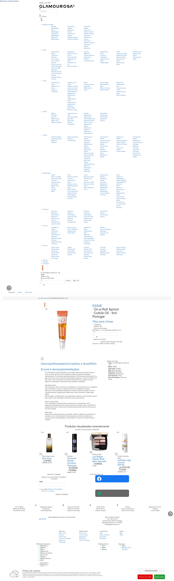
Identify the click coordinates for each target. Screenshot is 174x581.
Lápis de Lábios (55, 182)
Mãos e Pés (119, 82)
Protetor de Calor (89, 153)
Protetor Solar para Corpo (55, 250)
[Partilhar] (42, 357)
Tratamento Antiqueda (87, 141)
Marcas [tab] (20, 292)
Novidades (46, 264)
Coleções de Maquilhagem (55, 34)
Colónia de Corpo (73, 88)
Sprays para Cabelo (87, 150)
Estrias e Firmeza (105, 88)
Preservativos (104, 117)
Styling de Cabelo (56, 238)
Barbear (102, 227)
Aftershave (54, 216)
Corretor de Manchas (54, 56)
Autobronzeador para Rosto (121, 250)
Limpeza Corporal (89, 84)
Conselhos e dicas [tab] (78, 363)
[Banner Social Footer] (112, 478)
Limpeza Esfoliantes (87, 52)
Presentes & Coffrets (71, 27)
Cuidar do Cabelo (56, 137)
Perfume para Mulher (88, 221)
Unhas (86, 175)
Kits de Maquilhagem (55, 31)
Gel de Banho (55, 215)
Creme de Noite (72, 57)
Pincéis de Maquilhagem (104, 190)
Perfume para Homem (55, 219)
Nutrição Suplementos (87, 114)
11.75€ (77, 280)
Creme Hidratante (73, 229)
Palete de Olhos (72, 193)
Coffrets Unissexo (73, 37)
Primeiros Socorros (54, 116)
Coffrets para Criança (71, 34)
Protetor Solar (55, 247)
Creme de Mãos (121, 95)
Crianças (86, 247)
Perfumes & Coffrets (87, 27)
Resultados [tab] (60, 363)
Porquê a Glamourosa (62, 536)
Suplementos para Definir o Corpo (89, 121)
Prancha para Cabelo (104, 147)
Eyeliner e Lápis (72, 184)
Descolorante (136, 140)
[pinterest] (43, 519)
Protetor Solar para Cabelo (71, 250)
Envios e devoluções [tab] (53, 369)
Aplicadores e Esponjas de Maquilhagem (104, 185)
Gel (117, 146)
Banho (86, 82)
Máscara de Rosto (56, 72)
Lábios (53, 175)
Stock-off (45, 262)
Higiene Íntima (55, 119)
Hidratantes (71, 52)
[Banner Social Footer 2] (112, 493)
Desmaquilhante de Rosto (121, 183)
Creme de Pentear (121, 144)
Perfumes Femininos (87, 212)
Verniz (85, 186)
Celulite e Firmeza (73, 86)
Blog (121, 533)
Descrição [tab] (47, 363)
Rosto (44, 50)
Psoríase (70, 122)
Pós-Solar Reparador (103, 250)
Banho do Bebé (104, 90)
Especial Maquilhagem (55, 27)
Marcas (45, 260)
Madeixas (135, 146)
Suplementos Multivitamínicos (88, 132)
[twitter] (45, 519)
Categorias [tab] (11, 292)
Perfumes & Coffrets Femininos (89, 42)
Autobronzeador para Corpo (121, 253)
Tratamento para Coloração (137, 143)
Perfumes (46, 209)
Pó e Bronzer (120, 202)
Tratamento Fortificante (87, 157)
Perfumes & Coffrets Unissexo (89, 31)
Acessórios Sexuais (103, 119)
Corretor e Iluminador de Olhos (71, 180)
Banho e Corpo (72, 227)
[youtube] (40, 519)
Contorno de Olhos (89, 240)
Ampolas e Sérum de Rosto (56, 78)
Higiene (53, 113)
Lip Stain (53, 189)
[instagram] (41, 519)
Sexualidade (103, 113)
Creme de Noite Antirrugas (55, 69)
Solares (45, 245)
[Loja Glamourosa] (87, 6)
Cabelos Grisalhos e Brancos (56, 243)
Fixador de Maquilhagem (120, 177)
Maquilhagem (47, 173)
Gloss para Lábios (56, 178)
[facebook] (44, 519)
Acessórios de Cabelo (104, 138)
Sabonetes (87, 86)
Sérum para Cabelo (87, 161)
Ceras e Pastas (120, 142)
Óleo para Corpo (72, 110)
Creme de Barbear (105, 229)
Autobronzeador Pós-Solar (104, 253)
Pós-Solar (103, 247)
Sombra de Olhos (73, 177)
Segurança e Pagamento (83, 537)
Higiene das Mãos (56, 122)
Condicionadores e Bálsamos (56, 139)
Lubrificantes (103, 115)
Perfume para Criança (104, 215)
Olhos (118, 52)
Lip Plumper (54, 184)
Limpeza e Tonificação (103, 56)
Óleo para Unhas (89, 177)
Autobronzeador (121, 247)
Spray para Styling (121, 140)
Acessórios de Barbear (104, 234)
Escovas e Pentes (105, 140)
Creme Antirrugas (56, 66)
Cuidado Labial (137, 52)
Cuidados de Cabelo (54, 228)
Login (101, 533)
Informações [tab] (28, 292)
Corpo (45, 81)
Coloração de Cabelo (136, 138)
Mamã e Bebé (104, 82)
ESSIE (97, 305)
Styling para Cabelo (119, 138)
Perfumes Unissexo (70, 212)
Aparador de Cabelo (103, 156)
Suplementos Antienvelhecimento (89, 118)
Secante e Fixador (89, 182)
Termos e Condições (48, 491)
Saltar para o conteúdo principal (9, 1)
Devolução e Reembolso (103, 537)
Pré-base (119, 207)
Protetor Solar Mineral (88, 257)
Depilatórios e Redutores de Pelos (71, 95)
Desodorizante (55, 222)
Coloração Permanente (136, 152)
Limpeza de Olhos (121, 53)
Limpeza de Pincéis (103, 179)
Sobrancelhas (71, 189)
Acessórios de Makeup (104, 176)
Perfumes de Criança (103, 212)
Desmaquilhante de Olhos (72, 197)
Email (41, 481)
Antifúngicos (71, 124)
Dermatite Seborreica (71, 119)
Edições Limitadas (48, 24)
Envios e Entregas (84, 540)
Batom (53, 191)
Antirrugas (87, 235)
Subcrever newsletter (62, 494)
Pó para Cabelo (120, 151)
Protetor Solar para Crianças (88, 250)
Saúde (45, 111)
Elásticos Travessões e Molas (104, 151)
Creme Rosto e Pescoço (55, 61)
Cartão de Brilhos (104, 535)
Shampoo (54, 142)
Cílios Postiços (72, 195)
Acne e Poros (55, 59)
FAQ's (121, 535)
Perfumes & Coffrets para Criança (87, 37)
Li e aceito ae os (51, 490)
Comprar (68, 280)
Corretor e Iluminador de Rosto (120, 189)
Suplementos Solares (87, 125)
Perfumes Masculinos (54, 212)
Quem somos (63, 533)
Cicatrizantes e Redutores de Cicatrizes (72, 104)
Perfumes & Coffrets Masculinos (87, 46)
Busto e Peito (71, 108)
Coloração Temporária (136, 148)
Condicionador (72, 140)
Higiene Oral (54, 120)
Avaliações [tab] (72, 369)
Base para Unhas (89, 184)
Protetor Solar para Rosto (55, 253)
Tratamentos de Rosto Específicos (89, 237)
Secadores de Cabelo (104, 143)
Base (117, 186)
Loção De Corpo (56, 224)
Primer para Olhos (73, 191)
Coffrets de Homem (71, 31)
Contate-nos (82, 533)
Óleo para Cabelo (89, 155)
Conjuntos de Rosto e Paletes (121, 197)
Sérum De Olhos (121, 57)
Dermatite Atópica (73, 117)
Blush (118, 200)
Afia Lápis (103, 182)
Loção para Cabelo (119, 148)
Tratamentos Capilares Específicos (87, 169)
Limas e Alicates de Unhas (104, 194)
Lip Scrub (54, 180)
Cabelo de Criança (73, 137)
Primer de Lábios (56, 177)
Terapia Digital (104, 62)
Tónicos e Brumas (56, 64)
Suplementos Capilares (87, 128)
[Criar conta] (41, 18)
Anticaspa (86, 148)
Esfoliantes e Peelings (87, 58)
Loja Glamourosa (43, 298)
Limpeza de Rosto (89, 61)
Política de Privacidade (54, 489)
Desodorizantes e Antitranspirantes (73, 90)
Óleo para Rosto (72, 66)
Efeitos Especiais (121, 180)
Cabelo (45, 135)
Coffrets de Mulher (73, 39)
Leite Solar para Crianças (88, 253)
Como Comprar (83, 535)
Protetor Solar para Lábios (55, 257)
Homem (45, 225)
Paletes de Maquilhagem (55, 38)
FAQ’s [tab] (93, 363)
